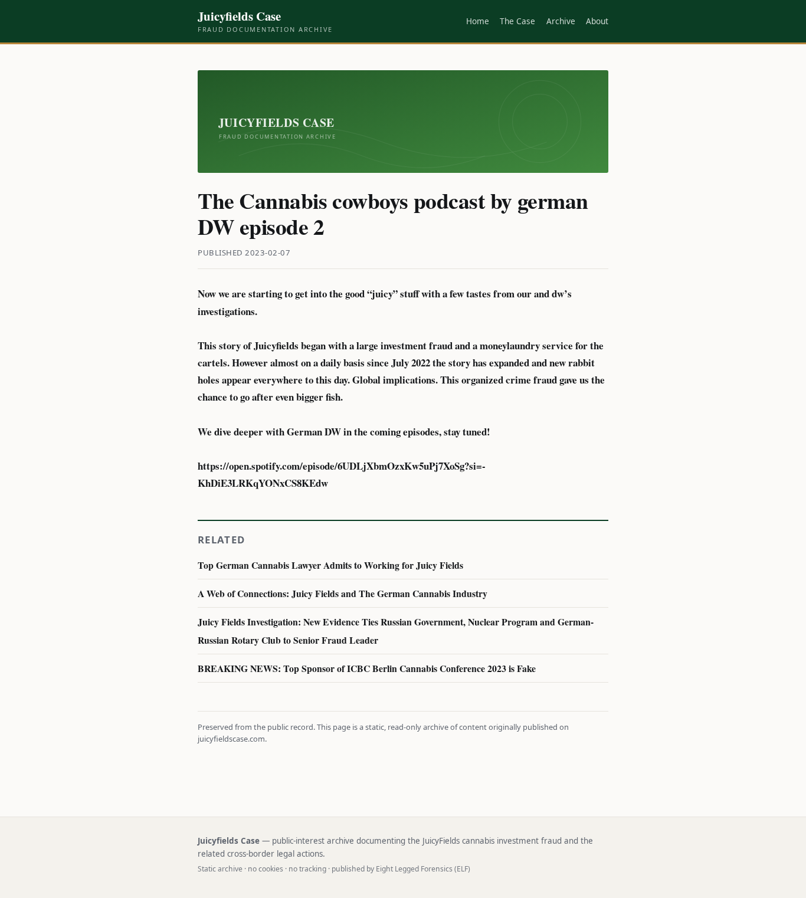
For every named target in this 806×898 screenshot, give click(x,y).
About (597, 21)
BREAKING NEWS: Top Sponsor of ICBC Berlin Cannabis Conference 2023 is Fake (367, 668)
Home (477, 21)
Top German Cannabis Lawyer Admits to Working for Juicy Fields (330, 565)
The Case (517, 21)
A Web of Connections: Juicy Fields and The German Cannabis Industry (342, 593)
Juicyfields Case (265, 21)
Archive (560, 21)
